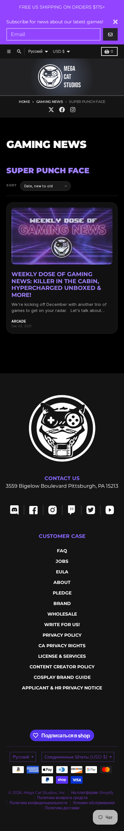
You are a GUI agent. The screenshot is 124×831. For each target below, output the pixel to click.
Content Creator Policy (62, 667)
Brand (62, 603)
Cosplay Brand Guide (62, 677)
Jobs (62, 561)
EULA (62, 572)
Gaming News (49, 101)
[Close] (115, 22)
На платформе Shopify (92, 792)
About (62, 582)
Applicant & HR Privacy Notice (62, 688)
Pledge (62, 593)
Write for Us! (62, 624)
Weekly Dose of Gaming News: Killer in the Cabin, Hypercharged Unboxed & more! (56, 285)
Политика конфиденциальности (38, 802)
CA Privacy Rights (62, 645)
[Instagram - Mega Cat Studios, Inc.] (73, 109)
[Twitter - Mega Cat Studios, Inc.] (51, 109)
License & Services (62, 656)
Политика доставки (62, 807)
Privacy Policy (62, 635)
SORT (11, 185)
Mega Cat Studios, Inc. (45, 792)
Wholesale (62, 614)
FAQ (62, 551)
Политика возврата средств (62, 797)
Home (24, 101)
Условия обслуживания (94, 802)
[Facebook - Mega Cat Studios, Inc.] (62, 109)
